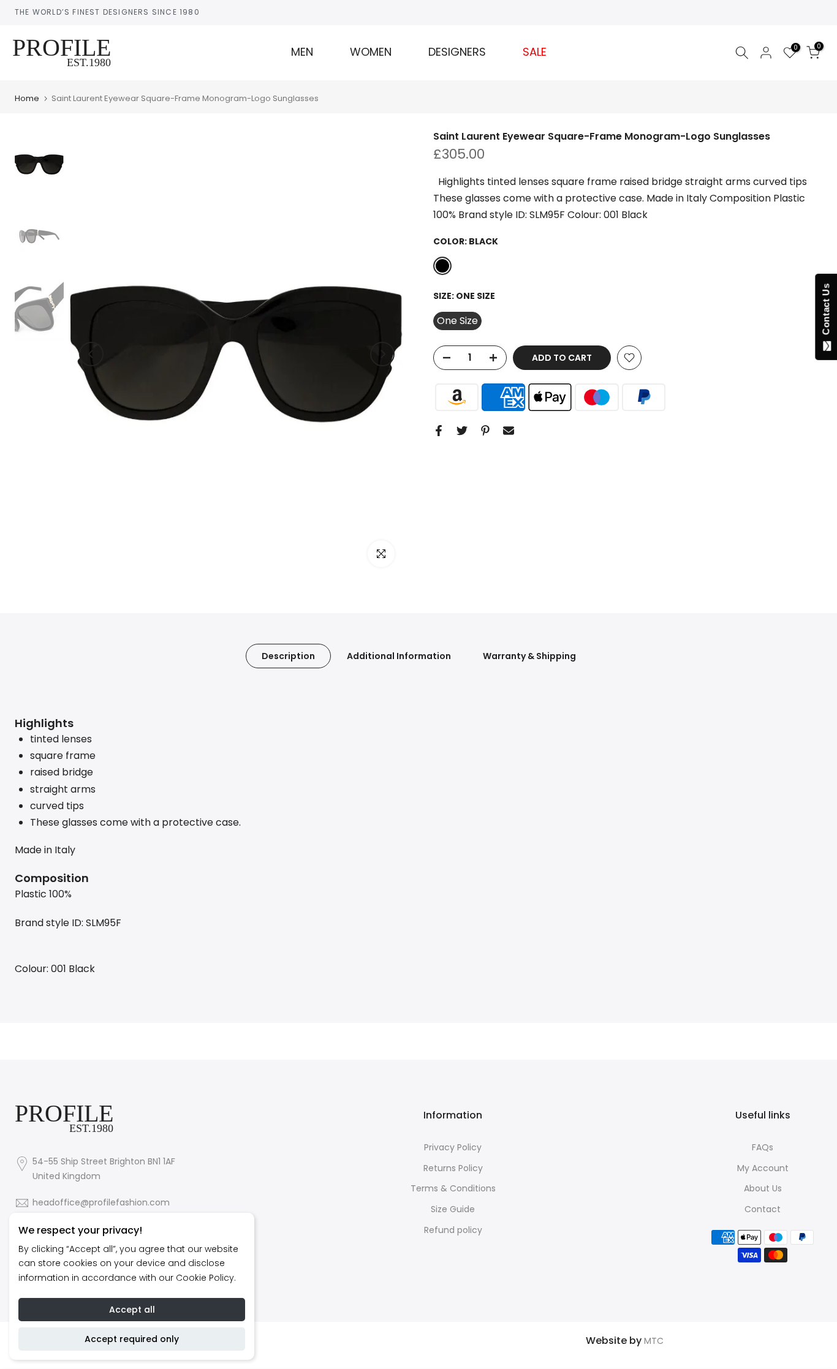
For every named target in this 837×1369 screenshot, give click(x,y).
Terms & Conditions (453, 1188)
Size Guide (453, 1209)
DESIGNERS (457, 52)
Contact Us (825, 312)
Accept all (132, 1309)
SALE (535, 52)
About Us (763, 1188)
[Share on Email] (508, 430)
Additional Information (399, 655)
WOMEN (371, 52)
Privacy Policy (453, 1147)
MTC (654, 1341)
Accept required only (132, 1339)
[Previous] (91, 354)
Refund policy (453, 1230)
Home (27, 98)
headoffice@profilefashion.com (101, 1202)
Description (288, 655)
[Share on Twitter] (462, 430)
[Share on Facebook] (438, 430)
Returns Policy (453, 1168)
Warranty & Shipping (529, 655)
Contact (762, 1209)
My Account (763, 1168)
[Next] (382, 354)
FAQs (762, 1147)
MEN (302, 52)
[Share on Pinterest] (485, 430)
